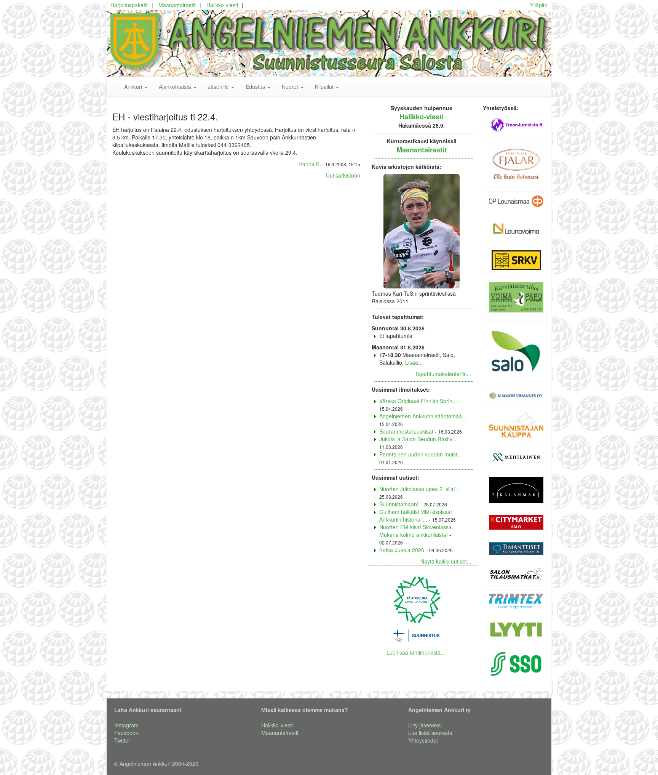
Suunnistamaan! (398, 504)
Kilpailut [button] (325, 86)
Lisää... (414, 362)
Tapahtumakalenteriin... (443, 374)
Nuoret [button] (291, 86)
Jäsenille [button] (219, 86)
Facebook (126, 733)
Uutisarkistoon (343, 175)
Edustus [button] (256, 86)
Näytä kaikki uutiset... (445, 561)
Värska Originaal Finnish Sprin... (418, 401)
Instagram (126, 725)
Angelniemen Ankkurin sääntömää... (422, 416)
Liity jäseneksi (425, 725)
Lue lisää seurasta (430, 733)
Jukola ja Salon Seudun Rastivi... (418, 439)
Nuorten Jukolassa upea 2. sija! (417, 489)
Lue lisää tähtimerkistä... (415, 652)
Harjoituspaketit (129, 5)
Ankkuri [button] (134, 86)
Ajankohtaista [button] (176, 86)
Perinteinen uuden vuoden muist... (420, 454)
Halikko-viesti (222, 5)
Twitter (122, 740)
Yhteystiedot (423, 740)
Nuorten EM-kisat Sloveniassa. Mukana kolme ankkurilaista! (416, 530)
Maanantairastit (177, 5)
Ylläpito (539, 5)
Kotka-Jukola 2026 (401, 550)
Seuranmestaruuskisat (406, 431)
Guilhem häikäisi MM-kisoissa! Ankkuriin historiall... (415, 515)
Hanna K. (310, 164)
